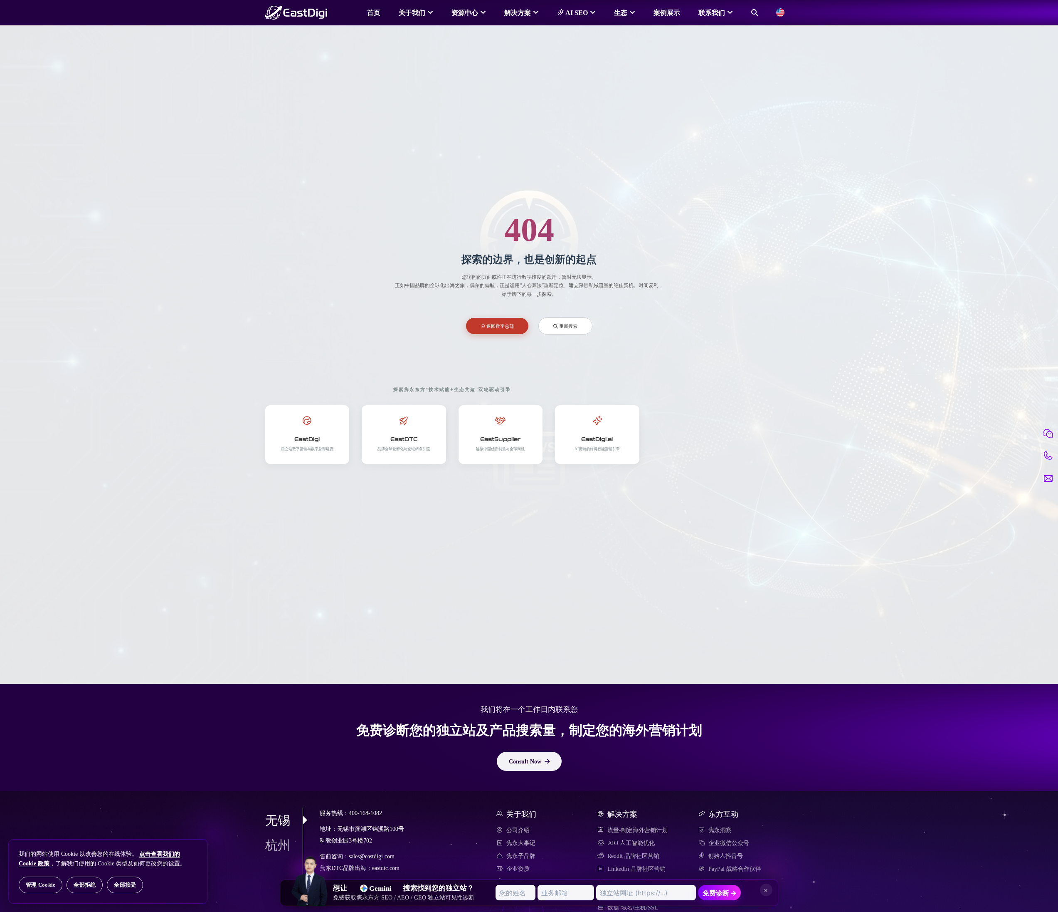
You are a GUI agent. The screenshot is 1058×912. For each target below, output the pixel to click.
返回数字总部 (499, 326)
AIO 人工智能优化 (631, 843)
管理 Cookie (40, 884)
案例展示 (667, 12)
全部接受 (125, 884)
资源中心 (464, 12)
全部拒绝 (85, 884)
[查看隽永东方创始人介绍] (309, 866)
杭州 (277, 845)
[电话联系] (1048, 456)
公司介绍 (518, 830)
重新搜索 (567, 326)
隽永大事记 (520, 843)
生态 (620, 12)
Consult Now (525, 761)
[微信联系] (1048, 434)
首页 (373, 12)
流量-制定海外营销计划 (637, 830)
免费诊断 (720, 893)
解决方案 (517, 12)
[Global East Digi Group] (780, 12)
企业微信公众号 (728, 843)
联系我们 (711, 12)
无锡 (277, 820)
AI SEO (576, 12)
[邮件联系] (1048, 478)
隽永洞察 (720, 830)
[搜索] (754, 12)
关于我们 (412, 12)
